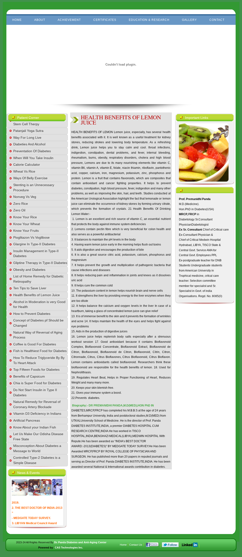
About (39, 20)
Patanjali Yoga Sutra (28, 131)
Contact (217, 20)
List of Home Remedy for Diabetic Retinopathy (38, 278)
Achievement (69, 20)
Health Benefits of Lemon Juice (36, 295)
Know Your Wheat (26, 224)
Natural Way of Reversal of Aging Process (37, 334)
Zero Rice (20, 203)
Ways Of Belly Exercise (30, 178)
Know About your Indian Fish (34, 427)
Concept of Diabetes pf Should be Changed (38, 322)
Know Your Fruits (26, 230)
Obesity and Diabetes (29, 270)
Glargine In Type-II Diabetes (34, 244)
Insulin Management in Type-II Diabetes (36, 253)
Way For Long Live (27, 137)
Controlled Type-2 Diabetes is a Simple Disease (36, 460)
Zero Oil (19, 210)
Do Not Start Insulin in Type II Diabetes (35, 392)
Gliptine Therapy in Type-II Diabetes (40, 263)
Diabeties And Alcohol (29, 144)
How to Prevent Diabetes (31, 314)
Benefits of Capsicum (29, 376)
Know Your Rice (25, 217)
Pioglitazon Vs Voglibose (31, 237)
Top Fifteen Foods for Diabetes (36, 369)
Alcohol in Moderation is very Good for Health (39, 304)
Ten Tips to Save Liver (29, 288)
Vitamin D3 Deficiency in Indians (37, 413)
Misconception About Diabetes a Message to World (37, 448)
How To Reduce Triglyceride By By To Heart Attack (39, 360)
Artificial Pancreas (26, 420)
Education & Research (149, 20)
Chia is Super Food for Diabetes (37, 383)
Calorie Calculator (26, 164)
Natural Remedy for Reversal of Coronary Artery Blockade (36, 404)
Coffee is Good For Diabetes (34, 344)
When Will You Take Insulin (33, 158)
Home (17, 20)
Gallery (189, 20)
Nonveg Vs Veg (24, 197)
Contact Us (135, 544)
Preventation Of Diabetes (32, 151)
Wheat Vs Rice (24, 171)
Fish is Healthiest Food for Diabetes (40, 351)
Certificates (104, 20)
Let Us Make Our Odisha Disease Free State (38, 436)
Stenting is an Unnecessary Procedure (33, 187)
